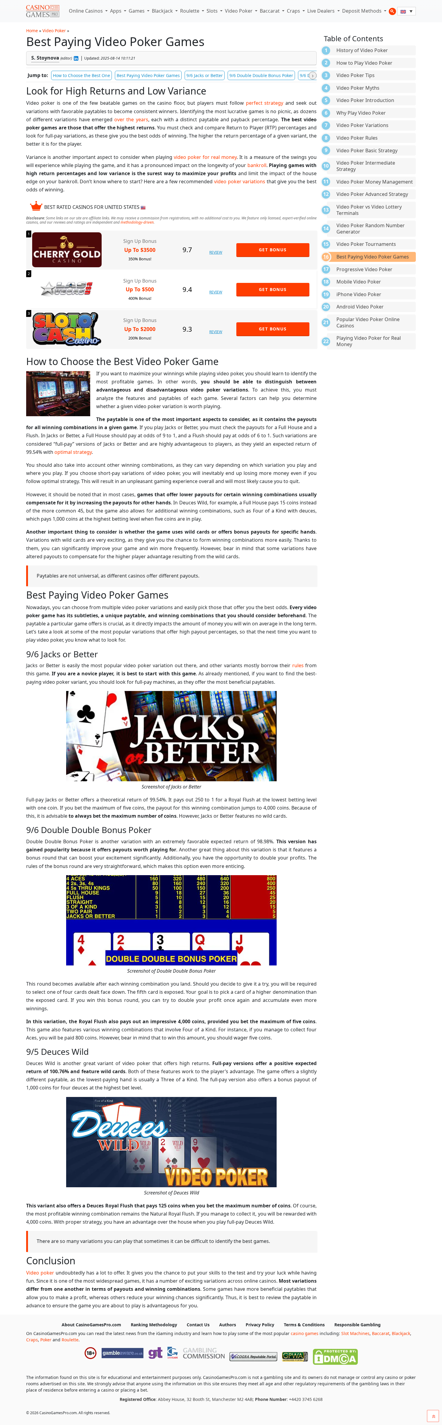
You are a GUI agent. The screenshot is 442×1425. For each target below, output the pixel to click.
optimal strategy (73, 452)
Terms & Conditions (304, 1324)
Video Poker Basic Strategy (366, 150)
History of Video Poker (362, 50)
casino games (304, 1333)
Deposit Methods (362, 11)
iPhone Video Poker (358, 294)
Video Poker (239, 11)
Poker (45, 1340)
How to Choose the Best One (81, 75)
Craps (294, 11)
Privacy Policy (260, 1324)
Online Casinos (86, 11)
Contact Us (198, 1324)
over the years (131, 119)
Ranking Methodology (154, 1324)
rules (298, 665)
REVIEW (215, 252)
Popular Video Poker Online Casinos (368, 322)
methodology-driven (137, 222)
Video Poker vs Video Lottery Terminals (369, 209)
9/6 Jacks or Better (204, 75)
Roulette (190, 11)
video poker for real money (205, 157)
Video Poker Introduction (365, 100)
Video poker (40, 1272)
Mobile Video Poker (358, 281)
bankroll (256, 165)
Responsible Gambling (357, 1324)
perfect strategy (265, 103)
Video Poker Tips (355, 75)
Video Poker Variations (362, 125)
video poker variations (239, 181)
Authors (227, 1324)
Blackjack (163, 11)
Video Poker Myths (357, 88)
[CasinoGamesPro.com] (42, 11)
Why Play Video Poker (361, 113)
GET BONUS (273, 249)
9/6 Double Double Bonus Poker (261, 75)
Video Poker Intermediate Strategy (365, 166)
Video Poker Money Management (374, 181)
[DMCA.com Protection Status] (335, 1355)
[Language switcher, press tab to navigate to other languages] (406, 11)
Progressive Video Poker (364, 269)
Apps (116, 11)
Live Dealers (321, 11)
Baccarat (270, 11)
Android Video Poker (360, 306)
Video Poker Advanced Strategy (372, 194)
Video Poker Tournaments (366, 244)
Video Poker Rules (357, 138)
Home (32, 30)
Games (137, 11)
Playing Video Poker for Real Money (368, 341)
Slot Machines (355, 1333)
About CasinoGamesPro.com (91, 1324)
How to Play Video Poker (364, 63)
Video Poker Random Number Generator (370, 228)
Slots (213, 11)
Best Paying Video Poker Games (148, 75)
